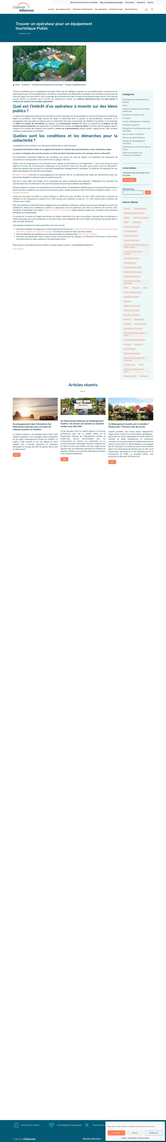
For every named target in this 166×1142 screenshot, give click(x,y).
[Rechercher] (148, 192)
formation (136, 288)
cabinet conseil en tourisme (134, 213)
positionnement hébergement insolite (134, 334)
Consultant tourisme (131, 258)
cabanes (127, 208)
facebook (24, 192)
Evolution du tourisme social (133, 115)
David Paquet (18, 249)
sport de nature (130, 349)
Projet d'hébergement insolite (134, 340)
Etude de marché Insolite (133, 272)
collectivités (136, 222)
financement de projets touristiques (132, 282)
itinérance (127, 319)
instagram (16, 192)
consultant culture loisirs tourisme (133, 252)
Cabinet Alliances (140, 208)
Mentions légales (143, 1138)
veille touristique (130, 376)
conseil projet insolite (131, 240)
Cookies (124, 1138)
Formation (127, 118)
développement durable (132, 267)
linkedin (114, 190)
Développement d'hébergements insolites (136, 100)
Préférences (153, 1133)
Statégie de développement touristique (47, 85)
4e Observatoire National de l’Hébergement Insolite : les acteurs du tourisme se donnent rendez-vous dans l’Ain (82, 424)
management (139, 319)
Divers (125, 105)
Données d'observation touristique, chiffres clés (136, 110)
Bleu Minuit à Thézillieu (88, 234)
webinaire (143, 376)
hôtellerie (127, 301)
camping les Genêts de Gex (84, 229)
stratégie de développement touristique (134, 359)
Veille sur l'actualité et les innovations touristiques (133, 154)
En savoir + (129, 180)
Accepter (116, 1133)
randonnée (139, 344)
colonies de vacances (132, 227)
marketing (127, 324)
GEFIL (145, 288)
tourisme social (129, 365)
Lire (16, 455)
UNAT (141, 365)
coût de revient (129, 263)
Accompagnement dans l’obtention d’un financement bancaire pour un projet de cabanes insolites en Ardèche (32, 427)
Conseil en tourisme (131, 236)
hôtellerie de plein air (132, 306)
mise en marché (140, 324)
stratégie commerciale (132, 353)
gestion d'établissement (132, 292)
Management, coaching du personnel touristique (137, 129)
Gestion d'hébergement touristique (136, 121)
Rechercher (128, 189)
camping (127, 217)
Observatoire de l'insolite (133, 328)
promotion (127, 344)
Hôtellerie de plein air (131, 125)
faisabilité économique (132, 276)
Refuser (135, 1133)
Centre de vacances (141, 217)
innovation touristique (132, 315)
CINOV (126, 222)
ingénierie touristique (131, 310)
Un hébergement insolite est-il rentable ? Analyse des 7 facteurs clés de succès (128, 425)
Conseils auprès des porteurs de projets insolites (136, 246)
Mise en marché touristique (133, 134)
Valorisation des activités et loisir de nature (137, 148)
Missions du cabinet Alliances (134, 137)
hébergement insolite (131, 297)
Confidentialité (132, 1138)
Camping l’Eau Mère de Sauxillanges (39, 232)
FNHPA (126, 288)
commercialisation (130, 231)
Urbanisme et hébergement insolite (134, 370)
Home (17, 85)
